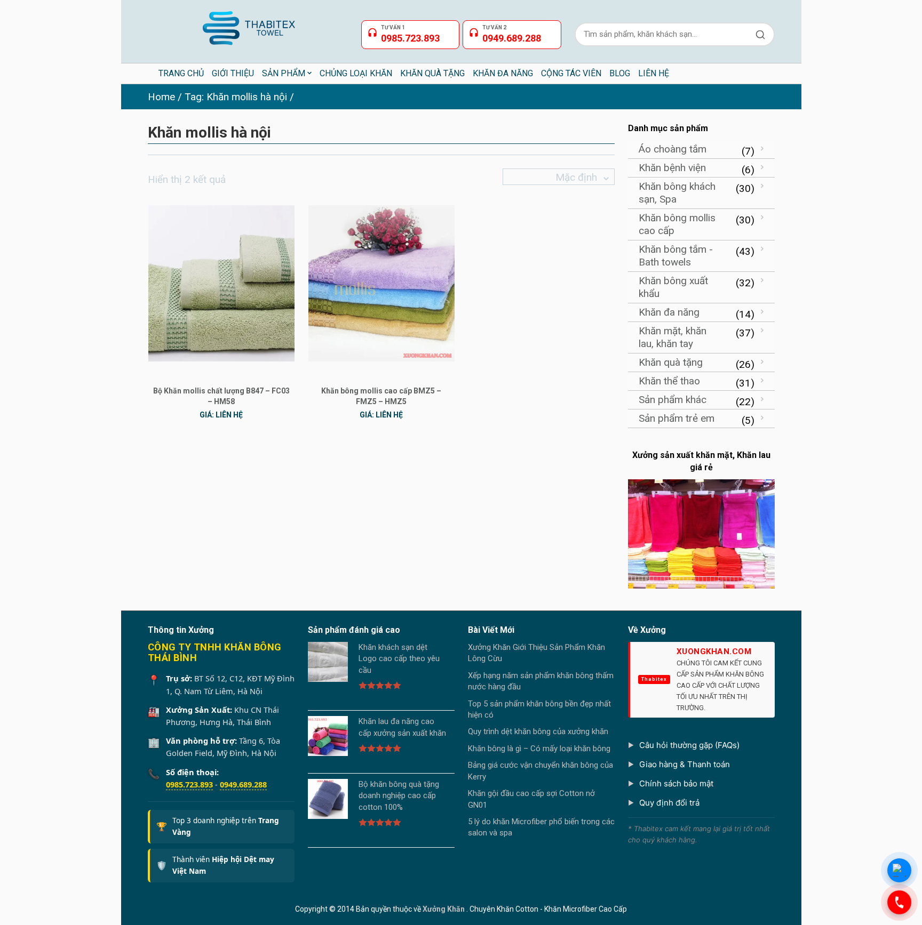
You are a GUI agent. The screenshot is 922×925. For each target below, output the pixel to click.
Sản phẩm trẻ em (676, 418)
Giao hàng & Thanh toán (684, 764)
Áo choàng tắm (672, 149)
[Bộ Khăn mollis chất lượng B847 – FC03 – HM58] (221, 283)
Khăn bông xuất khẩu (673, 287)
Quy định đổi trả (669, 803)
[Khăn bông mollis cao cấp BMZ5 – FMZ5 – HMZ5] (381, 283)
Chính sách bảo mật (676, 783)
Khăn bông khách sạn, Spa (677, 192)
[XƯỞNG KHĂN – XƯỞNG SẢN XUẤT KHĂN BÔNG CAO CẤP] (248, 23)
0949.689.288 (243, 784)
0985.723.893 (189, 784)
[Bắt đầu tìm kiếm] (760, 34)
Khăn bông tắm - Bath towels (676, 255)
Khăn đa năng (669, 312)
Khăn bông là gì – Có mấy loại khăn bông (539, 748)
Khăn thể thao (669, 381)
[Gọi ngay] (899, 902)
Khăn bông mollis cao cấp (677, 224)
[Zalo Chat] (899, 870)
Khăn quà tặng (671, 362)
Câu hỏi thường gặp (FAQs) (689, 745)
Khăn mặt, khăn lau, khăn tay (672, 337)
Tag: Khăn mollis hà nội (236, 97)
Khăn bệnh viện (672, 168)
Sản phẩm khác (672, 399)
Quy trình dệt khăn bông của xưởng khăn (538, 731)
